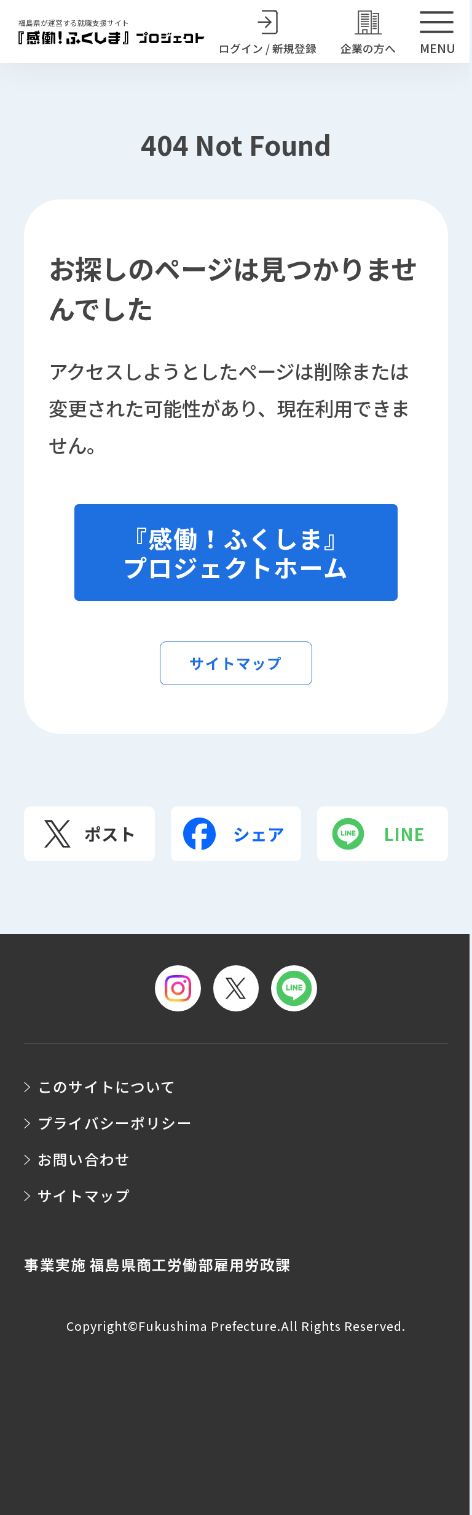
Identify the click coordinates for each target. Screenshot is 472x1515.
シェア (259, 833)
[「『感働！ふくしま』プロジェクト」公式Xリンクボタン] (236, 988)
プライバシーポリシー (114, 1122)
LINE (404, 833)
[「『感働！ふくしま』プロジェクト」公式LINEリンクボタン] (294, 988)
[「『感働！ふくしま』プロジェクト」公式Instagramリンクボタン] (178, 988)
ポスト (110, 833)
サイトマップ (235, 663)
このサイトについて (106, 1086)
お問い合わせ (83, 1159)
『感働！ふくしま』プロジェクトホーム (236, 552)
